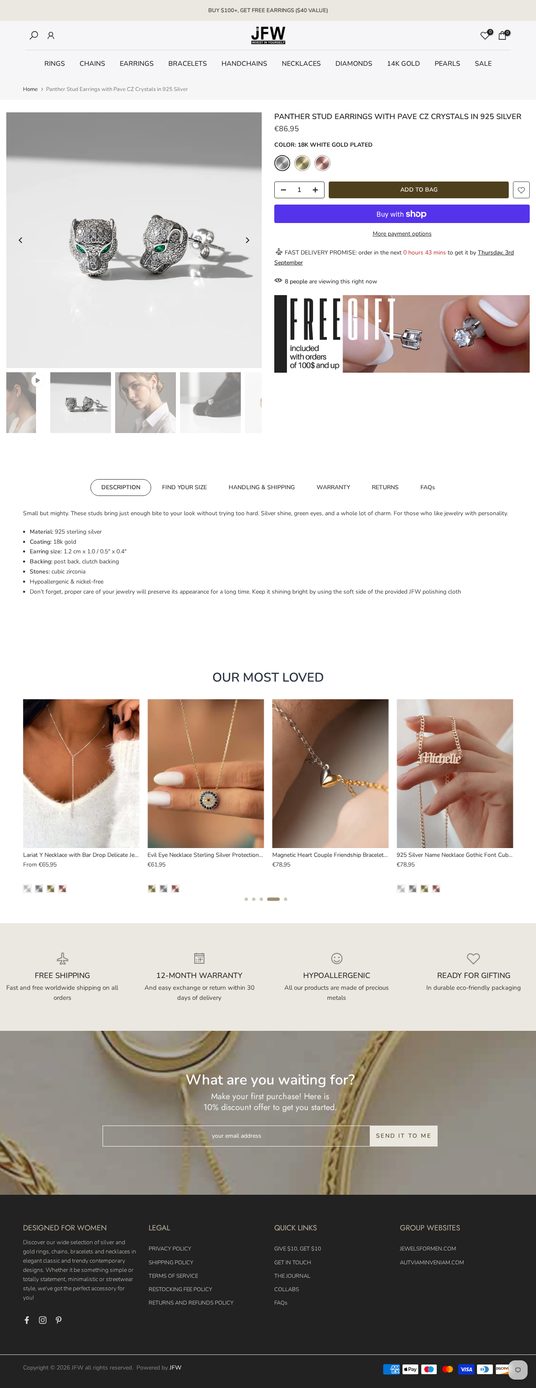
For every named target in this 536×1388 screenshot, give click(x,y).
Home (30, 89)
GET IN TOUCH (292, 1262)
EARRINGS (137, 63)
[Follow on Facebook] (27, 1320)
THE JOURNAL (292, 1276)
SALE (483, 63)
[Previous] (21, 240)
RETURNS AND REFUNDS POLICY (191, 1303)
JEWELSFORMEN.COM (428, 1249)
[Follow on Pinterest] (58, 1320)
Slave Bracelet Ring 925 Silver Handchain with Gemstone (307, 855)
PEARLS (447, 63)
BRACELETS (187, 63)
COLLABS (286, 1289)
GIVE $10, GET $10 (297, 1249)
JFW (175, 1368)
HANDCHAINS (244, 63)
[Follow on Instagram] (42, 1320)
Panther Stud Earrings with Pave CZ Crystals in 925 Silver (184, 855)
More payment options (402, 234)
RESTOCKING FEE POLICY (180, 1289)
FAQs (427, 487)
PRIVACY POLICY (170, 1249)
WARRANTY (333, 487)
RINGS (54, 63)
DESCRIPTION (120, 487)
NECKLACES (301, 63)
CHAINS (92, 63)
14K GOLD (403, 63)
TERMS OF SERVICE (173, 1276)
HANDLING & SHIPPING (262, 487)
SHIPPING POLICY (171, 1262)
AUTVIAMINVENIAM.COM (432, 1262)
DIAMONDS (353, 63)
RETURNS (385, 487)
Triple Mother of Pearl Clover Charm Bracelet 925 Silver (429, 855)
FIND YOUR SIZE (184, 487)
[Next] (247, 240)
